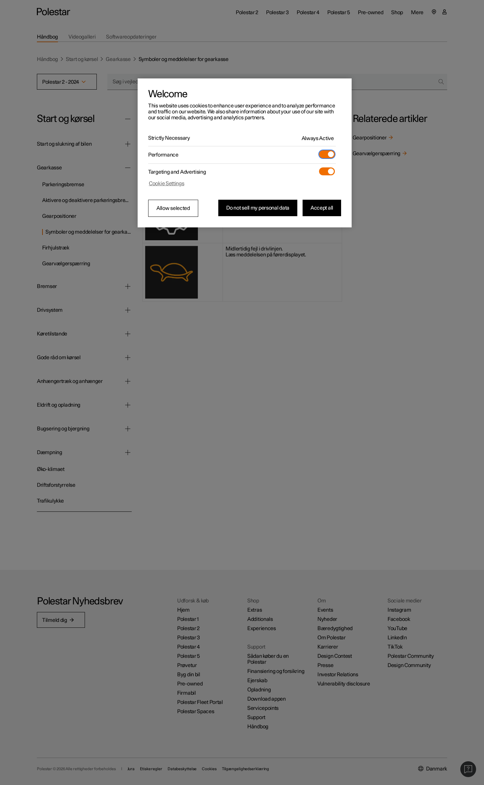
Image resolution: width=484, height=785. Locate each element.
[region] (245, 152)
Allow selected (173, 208)
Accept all (321, 208)
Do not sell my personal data (257, 208)
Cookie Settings (166, 183)
